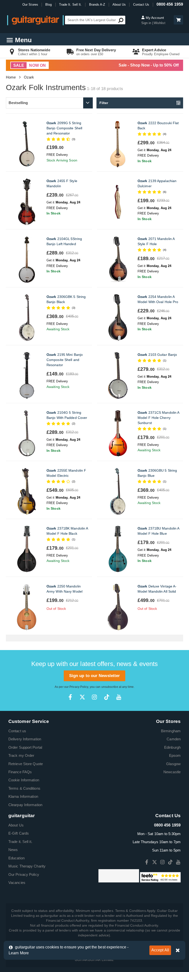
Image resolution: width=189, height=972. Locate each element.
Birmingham (171, 731)
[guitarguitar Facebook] (70, 697)
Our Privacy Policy (23, 874)
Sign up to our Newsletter (94, 675)
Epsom (175, 755)
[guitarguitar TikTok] (106, 697)
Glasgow (173, 764)
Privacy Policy (78, 687)
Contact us (17, 731)
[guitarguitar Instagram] (94, 697)
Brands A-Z (97, 4)
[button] (178, 20)
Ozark (29, 77)
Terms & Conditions (24, 788)
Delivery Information (24, 739)
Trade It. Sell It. (70, 4)
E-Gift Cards (18, 833)
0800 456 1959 (170, 4)
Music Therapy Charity (27, 866)
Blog (48, 4)
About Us (119, 4)
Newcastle (172, 772)
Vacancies (16, 882)
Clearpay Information (25, 805)
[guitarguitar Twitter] (82, 697)
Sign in (146, 23)
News (13, 850)
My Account (154, 18)
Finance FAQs (20, 772)
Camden (174, 739)
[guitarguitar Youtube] (118, 697)
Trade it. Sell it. (20, 841)
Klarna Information (23, 796)
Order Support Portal (25, 747)
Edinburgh (172, 747)
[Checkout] (178, 20)
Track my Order (21, 755)
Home (11, 77)
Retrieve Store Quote (25, 764)
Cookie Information (23, 780)
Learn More (19, 953)
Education (16, 858)
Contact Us (141, 4)
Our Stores (30, 4)
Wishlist (159, 23)
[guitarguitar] (35, 20)
